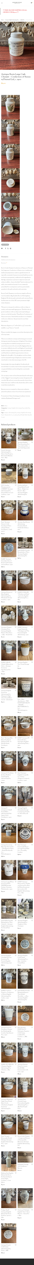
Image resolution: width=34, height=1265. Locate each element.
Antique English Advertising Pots (12, 20)
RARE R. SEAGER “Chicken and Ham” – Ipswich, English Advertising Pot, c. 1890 (23, 596)
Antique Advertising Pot (10, 413)
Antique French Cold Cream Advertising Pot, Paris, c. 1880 (6, 1248)
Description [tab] (4, 257)
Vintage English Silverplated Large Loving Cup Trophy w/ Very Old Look (23, 811)
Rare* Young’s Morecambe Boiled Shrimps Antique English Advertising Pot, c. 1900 (7, 1140)
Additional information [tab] (8, 260)
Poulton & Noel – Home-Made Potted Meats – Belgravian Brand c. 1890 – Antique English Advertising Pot (23, 489)
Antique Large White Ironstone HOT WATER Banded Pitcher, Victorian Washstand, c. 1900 (7, 885)
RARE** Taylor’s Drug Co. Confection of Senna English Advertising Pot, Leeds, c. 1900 (7, 994)
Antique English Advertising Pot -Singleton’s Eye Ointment (23, 923)
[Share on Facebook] (5, 249)
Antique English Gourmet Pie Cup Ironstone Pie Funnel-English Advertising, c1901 (6, 959)
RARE (3, 410)
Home (2, 20)
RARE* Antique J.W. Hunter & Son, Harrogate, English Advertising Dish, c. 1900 (24, 741)
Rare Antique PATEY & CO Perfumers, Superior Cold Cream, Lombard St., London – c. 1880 (23, 1032)
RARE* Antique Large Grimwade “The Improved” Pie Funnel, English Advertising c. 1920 (23, 631)
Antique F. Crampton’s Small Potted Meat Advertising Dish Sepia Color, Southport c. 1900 (6, 812)
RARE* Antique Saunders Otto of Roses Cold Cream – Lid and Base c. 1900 (7, 562)
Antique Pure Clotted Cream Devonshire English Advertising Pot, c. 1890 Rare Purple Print (23, 1104)
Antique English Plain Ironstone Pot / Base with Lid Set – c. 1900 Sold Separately (24, 445)
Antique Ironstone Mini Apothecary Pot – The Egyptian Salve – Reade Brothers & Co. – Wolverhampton (7, 849)
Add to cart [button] (3, 460)
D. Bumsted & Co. (8, 415)
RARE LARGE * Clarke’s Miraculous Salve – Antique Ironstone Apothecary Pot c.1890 (7, 667)
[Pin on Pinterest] (10, 249)
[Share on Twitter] (8, 249)
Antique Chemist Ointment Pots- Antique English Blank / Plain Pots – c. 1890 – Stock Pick (7, 631)
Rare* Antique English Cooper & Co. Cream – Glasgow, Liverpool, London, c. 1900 (23, 776)
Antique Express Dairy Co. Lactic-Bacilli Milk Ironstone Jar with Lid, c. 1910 (23, 1068)
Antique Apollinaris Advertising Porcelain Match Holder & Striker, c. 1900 (24, 526)
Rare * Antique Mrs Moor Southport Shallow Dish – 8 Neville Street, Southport (6, 741)
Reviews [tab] (4, 263)
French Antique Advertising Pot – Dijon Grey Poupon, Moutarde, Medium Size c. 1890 (7, 454)
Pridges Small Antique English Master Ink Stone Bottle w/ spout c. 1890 (6, 1213)
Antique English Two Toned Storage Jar (23, 664)
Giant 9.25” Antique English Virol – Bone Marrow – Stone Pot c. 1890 (24, 1212)
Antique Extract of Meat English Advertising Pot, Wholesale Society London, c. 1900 (6, 596)
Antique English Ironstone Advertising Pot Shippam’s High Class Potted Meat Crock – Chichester (6, 695)
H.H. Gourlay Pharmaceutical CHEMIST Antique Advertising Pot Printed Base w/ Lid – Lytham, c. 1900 (7, 489)
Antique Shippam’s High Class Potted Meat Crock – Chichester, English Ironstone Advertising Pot (7, 1104)
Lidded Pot (22, 20)
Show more (10, 460)
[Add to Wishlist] (2, 248)
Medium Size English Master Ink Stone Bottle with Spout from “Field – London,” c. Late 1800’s (7, 1177)
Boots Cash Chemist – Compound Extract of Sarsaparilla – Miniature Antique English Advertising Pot (24, 1140)
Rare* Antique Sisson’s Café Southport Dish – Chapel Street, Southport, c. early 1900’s (6, 526)
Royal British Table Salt (23, 415)
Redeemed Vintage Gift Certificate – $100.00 (23, 1166)
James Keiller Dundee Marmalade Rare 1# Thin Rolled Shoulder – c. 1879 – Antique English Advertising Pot (24, 995)
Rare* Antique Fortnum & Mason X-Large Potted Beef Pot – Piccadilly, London (23, 848)
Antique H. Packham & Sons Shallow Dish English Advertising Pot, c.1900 (7, 776)
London (15, 415)
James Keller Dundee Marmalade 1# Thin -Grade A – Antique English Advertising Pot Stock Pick (7, 924)
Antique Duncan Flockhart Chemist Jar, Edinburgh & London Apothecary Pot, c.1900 (7, 1031)
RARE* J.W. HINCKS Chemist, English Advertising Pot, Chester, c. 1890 (7, 1067)
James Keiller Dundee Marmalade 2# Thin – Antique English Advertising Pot (24, 553)
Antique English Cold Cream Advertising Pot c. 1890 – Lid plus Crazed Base (23, 959)
